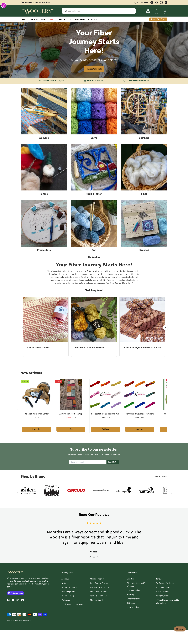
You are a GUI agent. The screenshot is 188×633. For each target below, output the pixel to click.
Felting (44, 193)
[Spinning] (144, 111)
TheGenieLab (29, 620)
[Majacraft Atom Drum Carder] (36, 394)
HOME (24, 19)
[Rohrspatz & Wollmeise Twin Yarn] (105, 394)
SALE (52, 19)
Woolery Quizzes (163, 595)
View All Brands (160, 476)
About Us (65, 579)
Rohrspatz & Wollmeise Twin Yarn (105, 413)
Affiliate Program (97, 579)
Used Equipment (163, 591)
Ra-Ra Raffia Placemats (38, 347)
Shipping (130, 594)
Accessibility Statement (100, 591)
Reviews (159, 579)
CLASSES (92, 19)
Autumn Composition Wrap (70, 413)
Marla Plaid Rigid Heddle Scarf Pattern (142, 347)
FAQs (63, 583)
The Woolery (16, 620)
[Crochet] (144, 223)
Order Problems (133, 598)
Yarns (94, 137)
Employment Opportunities (72, 604)
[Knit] (94, 223)
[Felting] (44, 167)
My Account (66, 600)
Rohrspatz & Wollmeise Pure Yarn (140, 413)
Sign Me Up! (113, 462)
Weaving (44, 137)
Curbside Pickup (134, 590)
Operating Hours (68, 591)
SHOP (33, 19)
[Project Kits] (44, 223)
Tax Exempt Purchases (165, 583)
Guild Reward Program (99, 583)
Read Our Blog (67, 595)
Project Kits (44, 250)
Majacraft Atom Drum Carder (36, 413)
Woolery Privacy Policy (99, 587)
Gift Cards (131, 603)
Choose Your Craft (94, 69)
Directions (131, 579)
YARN (43, 19)
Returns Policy (133, 607)
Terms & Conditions (98, 595)
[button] (165, 11)
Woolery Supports (69, 587)
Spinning (144, 137)
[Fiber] (144, 167)
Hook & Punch (94, 193)
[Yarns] (94, 111)
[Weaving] (44, 111)
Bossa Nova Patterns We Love (89, 347)
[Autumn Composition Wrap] (71, 394)
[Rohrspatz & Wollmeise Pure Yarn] (140, 394)
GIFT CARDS (79, 19)
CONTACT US (64, 19)
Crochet (144, 250)
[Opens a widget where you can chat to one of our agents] (180, 629)
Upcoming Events (163, 587)
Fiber (144, 193)
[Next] (165, 327)
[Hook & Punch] (94, 167)
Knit (94, 250)
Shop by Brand (96, 600)
